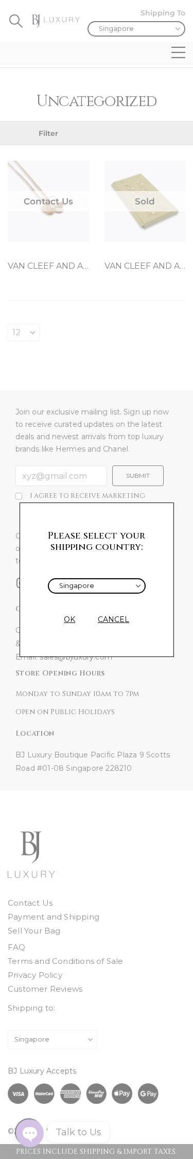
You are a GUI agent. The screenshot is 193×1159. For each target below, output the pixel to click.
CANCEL (113, 619)
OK (69, 619)
